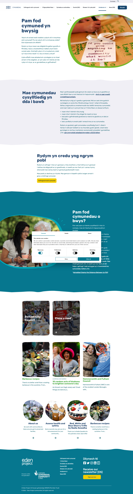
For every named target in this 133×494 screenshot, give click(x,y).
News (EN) (63, 474)
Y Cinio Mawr (64, 461)
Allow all (88, 259)
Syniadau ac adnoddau (66, 463)
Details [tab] (66, 233)
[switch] (58, 253)
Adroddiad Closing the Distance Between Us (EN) (90, 272)
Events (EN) (63, 466)
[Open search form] (118, 1)
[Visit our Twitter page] (88, 463)
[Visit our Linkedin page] (95, 463)
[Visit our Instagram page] (91, 463)
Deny (66, 259)
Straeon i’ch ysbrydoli (66, 469)
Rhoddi (122, 7)
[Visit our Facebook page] (84, 463)
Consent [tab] (43, 233)
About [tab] (89, 233)
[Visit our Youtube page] (98, 463)
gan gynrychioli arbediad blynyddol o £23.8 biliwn (82, 133)
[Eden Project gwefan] (28, 463)
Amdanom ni (63, 471)
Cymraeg (112, 1)
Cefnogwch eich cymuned (46, 180)
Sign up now (92, 477)
